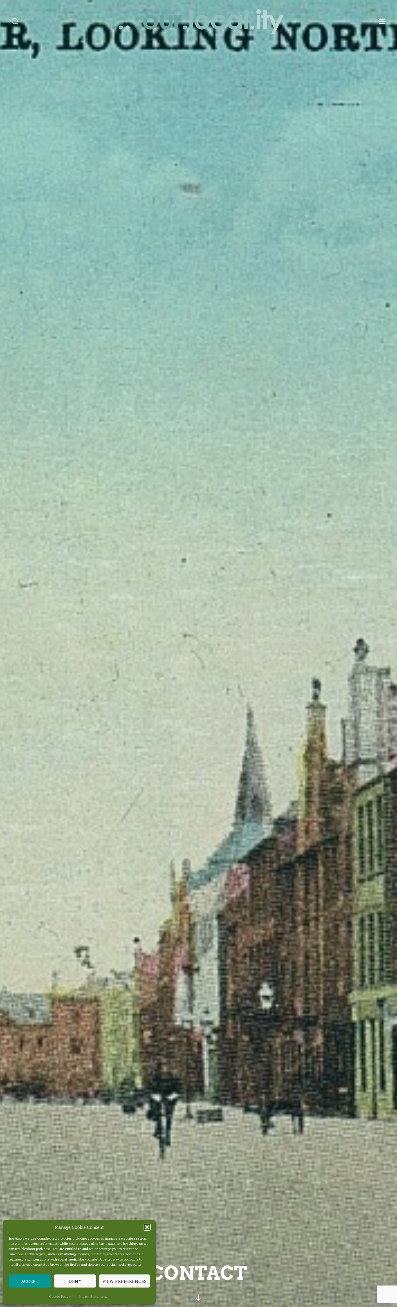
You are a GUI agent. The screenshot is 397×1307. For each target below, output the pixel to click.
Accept (29, 1281)
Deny (75, 1281)
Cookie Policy (59, 1296)
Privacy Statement (93, 1296)
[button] (147, 1227)
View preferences (124, 1281)
